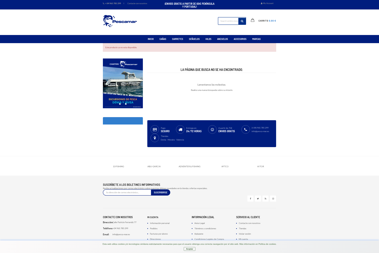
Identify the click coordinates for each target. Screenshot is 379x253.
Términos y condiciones (205, 228)
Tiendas (242, 228)
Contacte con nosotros (137, 3)
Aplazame (198, 233)
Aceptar (189, 249)
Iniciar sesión (245, 233)
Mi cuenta (152, 217)
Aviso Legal (199, 223)
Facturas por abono (159, 233)
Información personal (160, 223)
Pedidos (154, 228)
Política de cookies (267, 244)
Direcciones (155, 239)
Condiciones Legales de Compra (209, 239)
